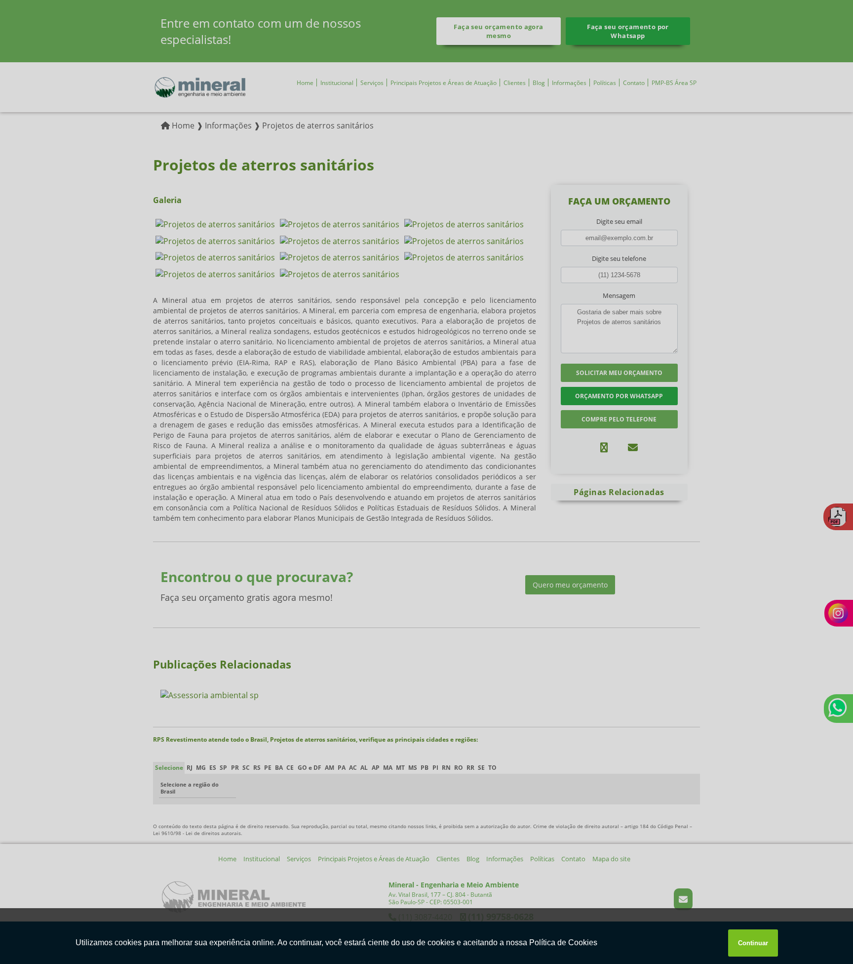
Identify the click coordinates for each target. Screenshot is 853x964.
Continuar (753, 943)
